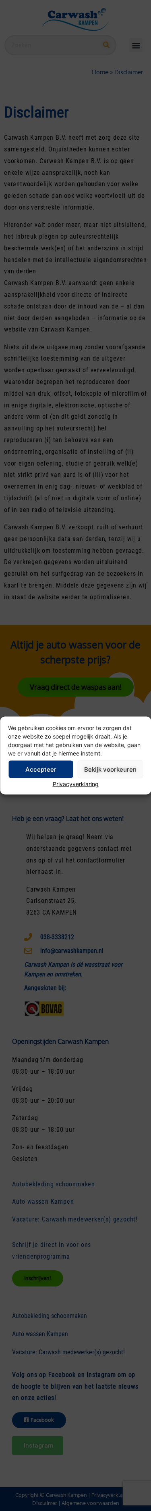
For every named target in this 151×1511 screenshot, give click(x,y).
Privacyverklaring (76, 784)
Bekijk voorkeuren (110, 769)
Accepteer (40, 769)
